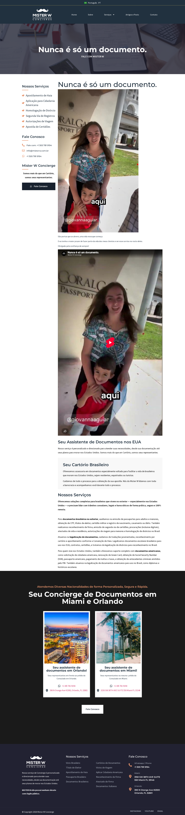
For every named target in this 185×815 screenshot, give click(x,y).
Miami (137, 773)
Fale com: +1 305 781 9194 (39, 145)
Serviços (107, 14)
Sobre (90, 14)
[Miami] (130, 776)
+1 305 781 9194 (34, 156)
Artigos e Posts (132, 14)
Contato (153, 14)
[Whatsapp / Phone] (130, 765)
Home (74, 14)
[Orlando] (130, 789)
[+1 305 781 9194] (23, 156)
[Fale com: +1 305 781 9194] (23, 145)
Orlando (138, 786)
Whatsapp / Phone (143, 763)
